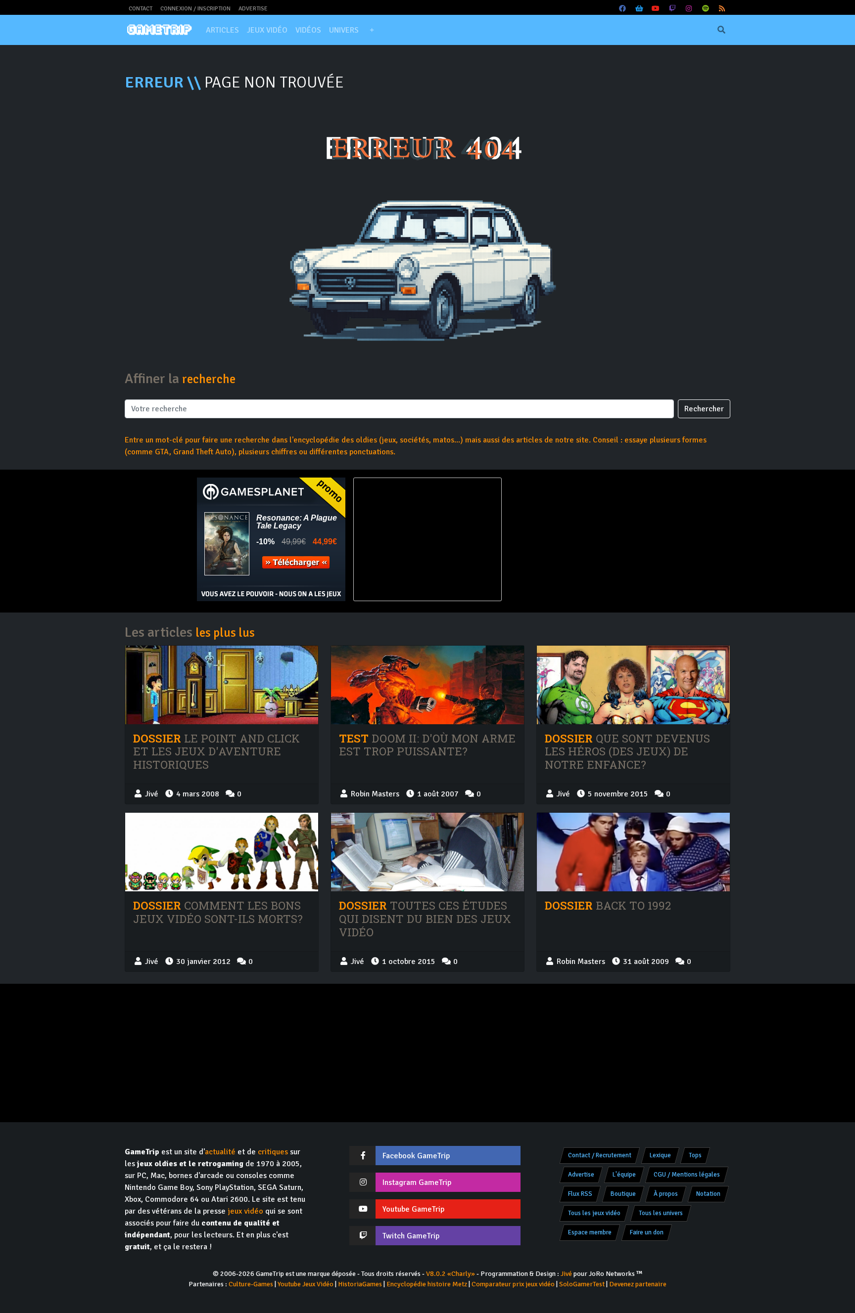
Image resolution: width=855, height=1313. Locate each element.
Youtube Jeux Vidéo (305, 1284)
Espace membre (590, 1232)
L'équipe (624, 1175)
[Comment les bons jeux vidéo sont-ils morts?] (221, 852)
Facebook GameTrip (416, 1156)
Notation (708, 1194)
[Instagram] (689, 8)
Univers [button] (344, 30)
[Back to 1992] (633, 852)
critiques (273, 1152)
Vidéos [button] (308, 30)
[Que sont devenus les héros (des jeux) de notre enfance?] (633, 685)
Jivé (566, 1273)
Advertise (253, 8)
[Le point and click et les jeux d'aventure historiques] (221, 685)
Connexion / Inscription (195, 8)
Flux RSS (580, 1194)
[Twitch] (672, 8)
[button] (371, 30)
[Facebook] (623, 8)
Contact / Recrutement (599, 1155)
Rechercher (704, 409)
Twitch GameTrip (410, 1236)
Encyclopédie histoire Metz (426, 1284)
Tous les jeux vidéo (594, 1213)
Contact (140, 8)
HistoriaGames (360, 1284)
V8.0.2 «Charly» (450, 1273)
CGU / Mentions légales (687, 1175)
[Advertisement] (584, 539)
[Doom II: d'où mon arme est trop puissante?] (427, 685)
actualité (220, 1152)
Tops (695, 1155)
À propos (666, 1194)
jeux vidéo (245, 1211)
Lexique (660, 1155)
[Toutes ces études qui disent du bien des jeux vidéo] (427, 852)
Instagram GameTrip (416, 1182)
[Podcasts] (705, 8)
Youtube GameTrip (413, 1209)
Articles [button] (222, 30)
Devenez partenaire (637, 1284)
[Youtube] (656, 8)
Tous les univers (661, 1213)
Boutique (623, 1194)
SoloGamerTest (582, 1284)
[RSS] (722, 8)
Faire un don (647, 1232)
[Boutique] (639, 8)
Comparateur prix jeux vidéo (513, 1284)
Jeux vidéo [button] (267, 30)
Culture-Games (251, 1284)
